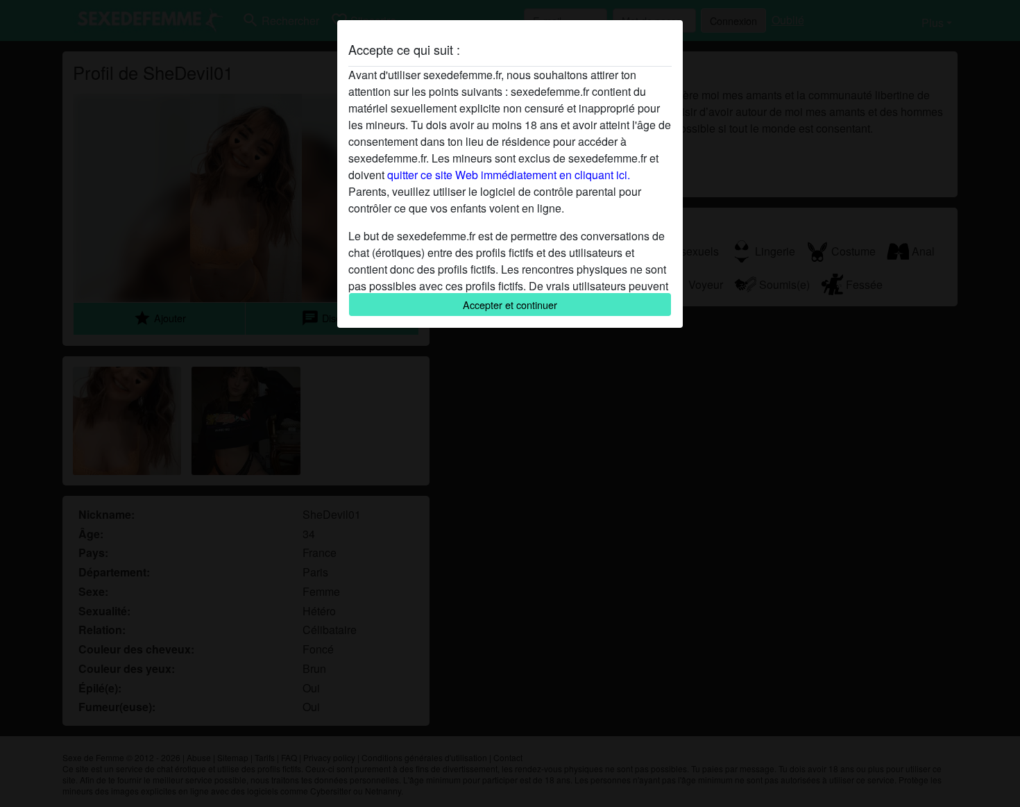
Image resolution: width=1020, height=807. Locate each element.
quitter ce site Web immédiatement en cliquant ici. (508, 175)
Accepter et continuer (510, 304)
